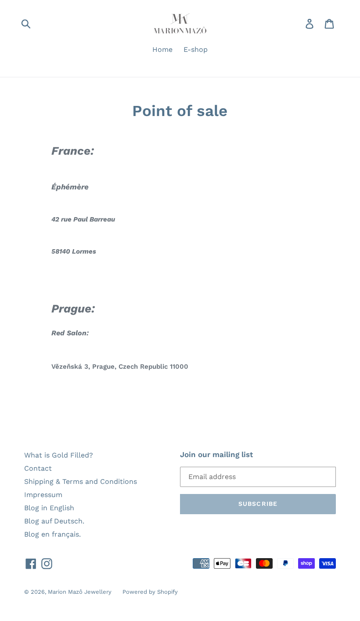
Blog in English (49, 508)
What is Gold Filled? (58, 455)
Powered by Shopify (150, 591)
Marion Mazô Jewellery (80, 591)
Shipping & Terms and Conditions (80, 481)
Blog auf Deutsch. (54, 521)
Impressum (43, 494)
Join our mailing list (216, 454)
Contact (38, 468)
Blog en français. (52, 534)
